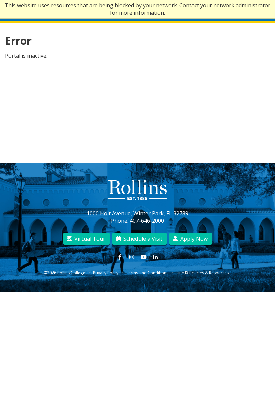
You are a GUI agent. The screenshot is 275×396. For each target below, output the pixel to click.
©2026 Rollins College (64, 273)
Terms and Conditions (147, 273)
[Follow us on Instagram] (131, 257)
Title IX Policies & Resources (202, 273)
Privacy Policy (105, 273)
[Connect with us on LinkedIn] (155, 257)
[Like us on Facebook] (119, 257)
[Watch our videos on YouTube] (143, 257)
